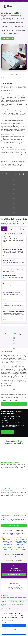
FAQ (16, 597)
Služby (4, 597)
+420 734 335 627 (16, 588)
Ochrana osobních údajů (5, 609)
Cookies (12, 609)
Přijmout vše (14, 625)
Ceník (8, 597)
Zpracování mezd (16, 601)
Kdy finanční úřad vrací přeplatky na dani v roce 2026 (13, 515)
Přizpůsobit (14, 629)
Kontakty (25, 597)
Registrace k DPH (8, 601)
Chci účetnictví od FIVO (7, 38)
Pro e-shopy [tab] (23, 228)
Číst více (5, 244)
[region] (14, 623)
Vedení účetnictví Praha (13, 600)
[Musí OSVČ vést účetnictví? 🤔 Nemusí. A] (20, 543)
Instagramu (12, 533)
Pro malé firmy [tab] (4, 228)
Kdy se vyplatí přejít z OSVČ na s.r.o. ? (10, 462)
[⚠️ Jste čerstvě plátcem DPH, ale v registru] (7, 543)
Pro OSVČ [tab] (17, 228)
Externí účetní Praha (11, 604)
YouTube (17, 533)
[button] (26, 543)
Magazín (12, 597)
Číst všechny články (14, 525)
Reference (20, 597)
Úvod (6, 595)
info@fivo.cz (10, 587)
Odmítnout (14, 633)
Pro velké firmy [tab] (11, 228)
